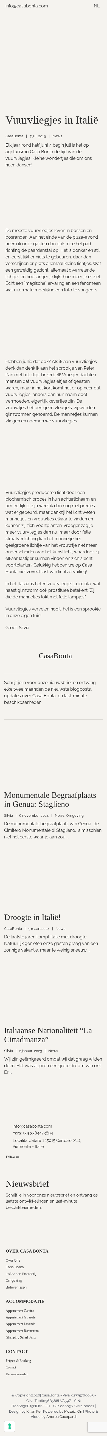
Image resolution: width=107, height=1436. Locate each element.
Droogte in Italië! (32, 917)
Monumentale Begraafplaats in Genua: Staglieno (50, 799)
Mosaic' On (73, 1411)
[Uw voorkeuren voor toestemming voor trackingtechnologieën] (9, 1426)
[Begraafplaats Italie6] (53, 732)
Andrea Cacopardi (61, 1417)
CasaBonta (14, 136)
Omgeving (75, 815)
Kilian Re (33, 1411)
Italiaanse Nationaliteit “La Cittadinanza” (48, 1035)
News (57, 136)
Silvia (8, 815)
